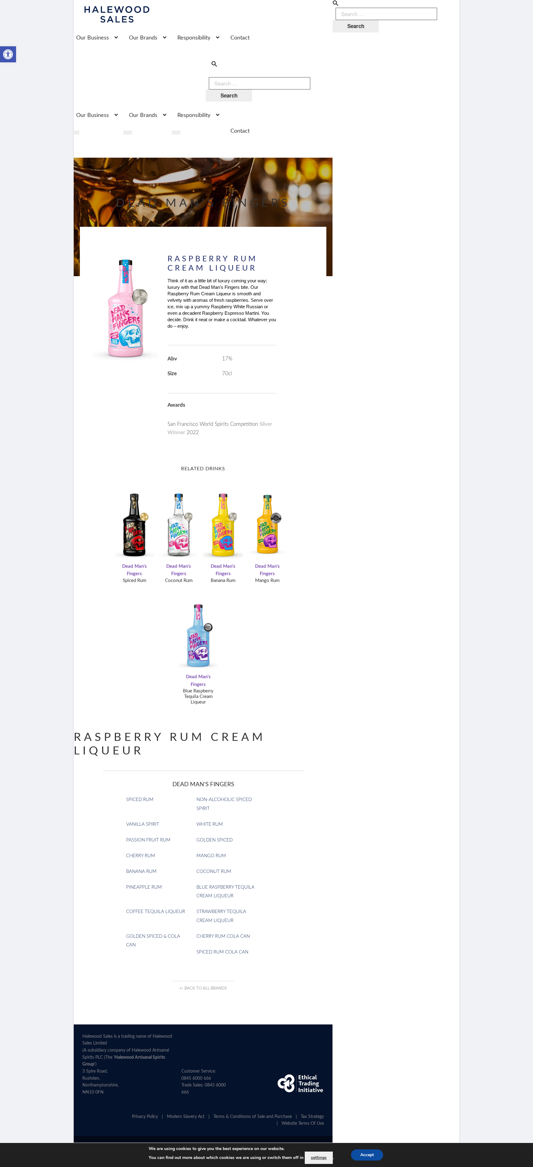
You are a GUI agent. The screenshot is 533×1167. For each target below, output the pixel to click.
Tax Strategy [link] (312, 1117)
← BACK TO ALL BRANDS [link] (203, 988)
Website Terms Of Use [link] (303, 1123)
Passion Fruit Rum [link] (148, 840)
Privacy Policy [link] (145, 1117)
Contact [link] (240, 38)
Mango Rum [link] (211, 855)
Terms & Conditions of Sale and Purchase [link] (252, 1117)
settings (319, 1158)
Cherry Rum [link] (140, 855)
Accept (367, 1155)
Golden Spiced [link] (214, 840)
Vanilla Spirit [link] (142, 824)
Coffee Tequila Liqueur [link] (155, 911)
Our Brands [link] (143, 38)
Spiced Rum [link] (140, 799)
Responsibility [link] (193, 38)
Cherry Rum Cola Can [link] (223, 936)
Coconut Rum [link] (213, 871)
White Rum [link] (209, 824)
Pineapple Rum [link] (144, 887)
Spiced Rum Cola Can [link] (222, 952)
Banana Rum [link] (141, 871)
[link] (8, 54)
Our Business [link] (92, 38)
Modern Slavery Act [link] (186, 1117)
